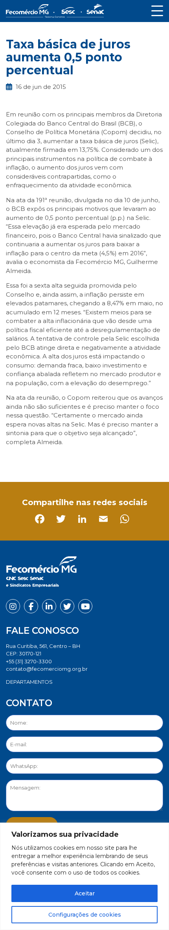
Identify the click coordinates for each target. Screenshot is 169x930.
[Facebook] (13, 459)
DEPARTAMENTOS (29, 682)
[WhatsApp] (98, 459)
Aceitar (85, 893)
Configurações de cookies (84, 914)
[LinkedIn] (56, 459)
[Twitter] (34, 459)
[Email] (77, 459)
